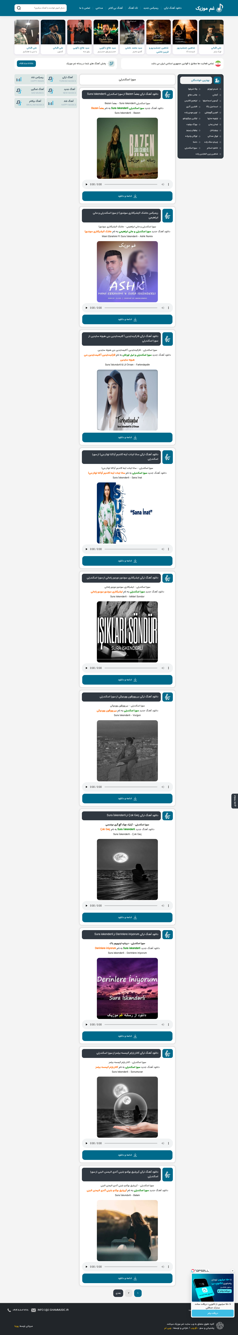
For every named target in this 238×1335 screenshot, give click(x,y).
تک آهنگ (133, 8)
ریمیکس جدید (150, 8)
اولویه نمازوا (213, 118)
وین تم (167, 1328)
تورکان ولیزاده (191, 136)
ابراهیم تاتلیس (191, 101)
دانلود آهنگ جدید (154, 108)
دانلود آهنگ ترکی (173, 8)
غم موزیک (210, 8)
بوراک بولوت (191, 124)
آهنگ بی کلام (116, 8)
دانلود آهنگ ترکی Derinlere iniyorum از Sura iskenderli (126, 934)
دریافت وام (213, 1313)
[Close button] (232, 1270)
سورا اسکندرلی (127, 79)
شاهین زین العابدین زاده (207, 154)
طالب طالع (192, 95)
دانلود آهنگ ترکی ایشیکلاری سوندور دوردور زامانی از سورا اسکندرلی (122, 577)
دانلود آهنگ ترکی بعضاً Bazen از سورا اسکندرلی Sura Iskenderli (122, 94)
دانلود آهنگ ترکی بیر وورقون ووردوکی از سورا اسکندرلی (129, 696)
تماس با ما (84, 8)
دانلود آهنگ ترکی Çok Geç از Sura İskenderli (132, 815)
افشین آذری (191, 107)
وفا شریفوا (192, 89)
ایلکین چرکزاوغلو (190, 118)
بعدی (118, 1293)
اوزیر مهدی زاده (191, 113)
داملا (195, 142)
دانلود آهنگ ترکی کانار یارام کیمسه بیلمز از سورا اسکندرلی (127, 1053)
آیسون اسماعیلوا (210, 101)
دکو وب (194, 1328)
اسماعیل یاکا (212, 107)
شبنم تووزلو (213, 89)
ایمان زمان (213, 124)
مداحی (99, 8)
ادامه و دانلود (125, 196)
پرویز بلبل (214, 130)
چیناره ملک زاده (211, 142)
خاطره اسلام (212, 148)
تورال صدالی (213, 136)
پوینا (16, 1326)
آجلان (215, 95)
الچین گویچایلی (211, 113)
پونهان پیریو (191, 130)
